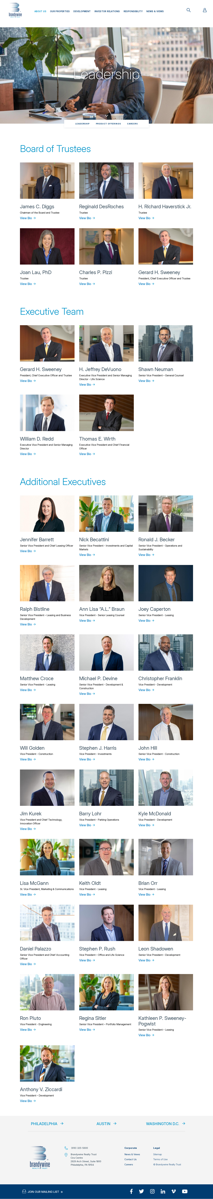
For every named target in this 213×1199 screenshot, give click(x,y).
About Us (40, 11)
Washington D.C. (162, 1124)
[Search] (188, 10)
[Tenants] (205, 10)
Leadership (82, 124)
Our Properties (60, 11)
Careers (132, 124)
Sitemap (157, 1154)
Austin (103, 1124)
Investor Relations (107, 11)
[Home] (40, 1157)
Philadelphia (44, 1124)
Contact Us (130, 1159)
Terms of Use (160, 1159)
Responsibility (133, 11)
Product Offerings (108, 124)
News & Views (155, 11)
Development (82, 11)
